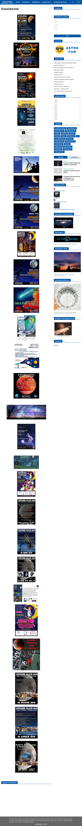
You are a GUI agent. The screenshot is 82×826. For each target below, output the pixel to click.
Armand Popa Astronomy (60, 201)
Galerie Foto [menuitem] (46, 2)
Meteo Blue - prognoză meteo (61, 89)
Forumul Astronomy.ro (59, 65)
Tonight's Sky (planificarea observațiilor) (64, 79)
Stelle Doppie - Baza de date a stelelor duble (65, 63)
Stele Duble (58, 149)
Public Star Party (59, 141)
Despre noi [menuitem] (25, 2)
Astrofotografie (72, 128)
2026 (68, 100)
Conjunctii (64, 133)
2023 (68, 107)
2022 (68, 109)
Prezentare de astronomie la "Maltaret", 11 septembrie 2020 (71, 178)
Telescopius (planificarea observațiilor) (63, 67)
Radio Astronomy (70, 141)
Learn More (38, 824)
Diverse (57, 136)
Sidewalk (67, 144)
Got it (45, 824)
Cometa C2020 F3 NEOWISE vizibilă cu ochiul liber (71, 163)
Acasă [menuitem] (18, 2)
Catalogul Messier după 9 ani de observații (64, 209)
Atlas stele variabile (59, 70)
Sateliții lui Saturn (58, 74)
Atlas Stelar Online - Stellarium (61, 86)
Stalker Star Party (59, 146)
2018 (68, 119)
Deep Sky (72, 133)
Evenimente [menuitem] (36, 2)
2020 (68, 114)
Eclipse (63, 136)
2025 (68, 102)
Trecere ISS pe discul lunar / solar (62, 77)
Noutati (55, 198)
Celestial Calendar (70, 131)
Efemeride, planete (58, 84)
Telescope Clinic (59, 152)
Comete (57, 133)
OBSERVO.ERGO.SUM (59, 190)
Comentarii (74, 157)
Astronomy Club (59, 131)
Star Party (68, 146)
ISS (77, 136)
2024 (68, 105)
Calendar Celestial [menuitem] (60, 2)
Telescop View (67, 149)
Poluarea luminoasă (59, 81)
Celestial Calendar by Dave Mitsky (71, 171)
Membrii (62, 138)
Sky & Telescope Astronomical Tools (63, 91)
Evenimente (71, 136)
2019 (68, 116)
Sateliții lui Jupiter (58, 72)
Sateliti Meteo (58, 144)
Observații (69, 138)
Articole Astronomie (60, 128)
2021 (68, 112)
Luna (56, 138)
